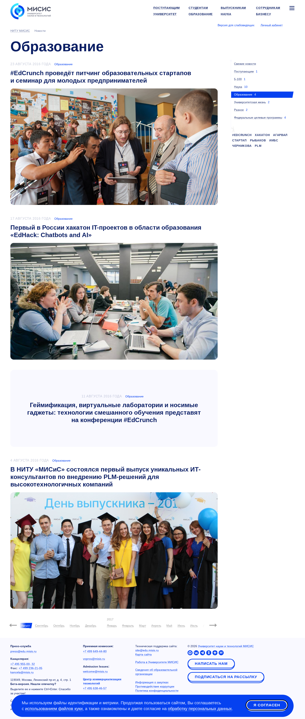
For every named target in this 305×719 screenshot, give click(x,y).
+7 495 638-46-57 (95, 688)
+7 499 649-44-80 (95, 651)
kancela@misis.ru (22, 672)
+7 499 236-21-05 (30, 668)
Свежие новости (245, 63)
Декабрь (90, 625)
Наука (238, 86)
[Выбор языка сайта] (292, 25)
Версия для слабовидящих (236, 25)
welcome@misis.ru (95, 671)
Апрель (156, 625)
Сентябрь (41, 625)
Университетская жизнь (250, 102)
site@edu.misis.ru (147, 650)
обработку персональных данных (200, 708)
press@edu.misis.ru (23, 651)
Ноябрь (75, 625)
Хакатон (262, 135)
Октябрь (59, 625)
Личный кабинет (272, 25)
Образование (63, 64)
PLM (258, 145)
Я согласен (267, 705)
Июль (194, 625)
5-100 (238, 79)
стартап (239, 140)
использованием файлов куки (54, 708)
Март (142, 625)
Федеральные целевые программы (258, 117)
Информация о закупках (151, 682)
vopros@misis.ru (94, 658)
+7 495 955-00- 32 (22, 664)
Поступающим (244, 71)
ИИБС (273, 140)
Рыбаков (258, 140)
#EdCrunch (241, 135)
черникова (241, 145)
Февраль (128, 625)
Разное (239, 109)
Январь (112, 625)
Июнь (181, 625)
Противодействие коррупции (154, 686)
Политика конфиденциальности (156, 690)
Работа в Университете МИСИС (156, 662)
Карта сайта (143, 654)
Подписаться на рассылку (226, 677)
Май (169, 625)
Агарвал (280, 135)
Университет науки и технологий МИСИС (226, 646)
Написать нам (211, 663)
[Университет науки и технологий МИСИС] (30, 11)
